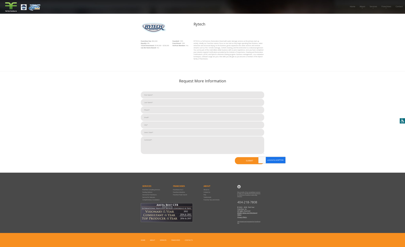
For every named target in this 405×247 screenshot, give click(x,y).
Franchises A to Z (178, 190)
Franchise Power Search (180, 195)
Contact (399, 6)
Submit (249, 160)
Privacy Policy (242, 217)
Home (352, 6)
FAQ (205, 195)
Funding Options (147, 192)
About (362, 6)
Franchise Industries (179, 192)
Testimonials (207, 197)
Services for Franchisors (149, 195)
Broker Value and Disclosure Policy (247, 214)
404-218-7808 (247, 202)
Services (373, 6)
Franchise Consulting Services (151, 190)
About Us (206, 190)
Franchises (386, 6)
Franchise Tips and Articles (211, 200)
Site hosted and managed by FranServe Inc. (248, 222)
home (143, 240)
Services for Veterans (148, 197)
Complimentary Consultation (151, 200)
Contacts (189, 240)
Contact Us (207, 192)
